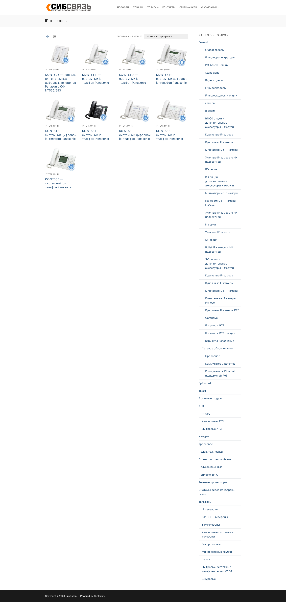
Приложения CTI (209, 474)
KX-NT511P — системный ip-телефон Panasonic (95, 78)
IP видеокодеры (215, 87)
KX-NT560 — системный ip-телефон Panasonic (58, 183)
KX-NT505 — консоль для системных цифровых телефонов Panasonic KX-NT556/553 (60, 82)
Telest (202, 390)
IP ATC (206, 413)
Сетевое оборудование (217, 348)
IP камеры (208, 103)
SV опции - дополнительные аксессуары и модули (219, 263)
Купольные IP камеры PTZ (222, 310)
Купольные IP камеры (219, 142)
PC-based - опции (217, 65)
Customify (99, 596)
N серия (210, 224)
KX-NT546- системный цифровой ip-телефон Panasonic (60, 135)
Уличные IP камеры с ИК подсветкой (221, 159)
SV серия (211, 239)
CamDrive (211, 317)
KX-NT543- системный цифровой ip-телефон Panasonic (172, 78)
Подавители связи (211, 451)
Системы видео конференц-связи (217, 492)
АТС (201, 406)
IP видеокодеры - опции (221, 95)
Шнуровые (209, 578)
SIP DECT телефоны (215, 517)
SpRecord (205, 383)
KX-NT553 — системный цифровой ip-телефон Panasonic (135, 135)
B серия (210, 110)
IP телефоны (52, 69)
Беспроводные (211, 544)
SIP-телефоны (211, 524)
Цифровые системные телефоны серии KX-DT (217, 569)
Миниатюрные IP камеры (221, 149)
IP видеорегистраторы (220, 57)
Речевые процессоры (213, 482)
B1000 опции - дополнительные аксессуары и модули (219, 123)
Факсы (206, 559)
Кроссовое (206, 444)
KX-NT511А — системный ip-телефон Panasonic (132, 78)
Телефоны (205, 501)
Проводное (212, 356)
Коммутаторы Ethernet (220, 363)
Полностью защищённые (215, 459)
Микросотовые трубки (217, 551)
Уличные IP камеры (218, 232)
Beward (203, 42)
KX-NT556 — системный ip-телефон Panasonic (169, 135)
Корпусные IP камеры (219, 134)
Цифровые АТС (212, 428)
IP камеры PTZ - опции (220, 333)
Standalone (212, 72)
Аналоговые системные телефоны (217, 534)
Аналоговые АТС (213, 421)
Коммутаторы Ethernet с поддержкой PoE (221, 373)
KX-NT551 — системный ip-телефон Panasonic (95, 135)
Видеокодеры (214, 80)
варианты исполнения (219, 340)
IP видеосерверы (213, 49)
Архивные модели (210, 398)
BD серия (211, 169)
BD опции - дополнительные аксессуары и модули (219, 181)
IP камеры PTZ (214, 325)
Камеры (204, 436)
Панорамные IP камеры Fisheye (220, 203)
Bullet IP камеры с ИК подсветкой (219, 249)
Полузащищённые (210, 466)
